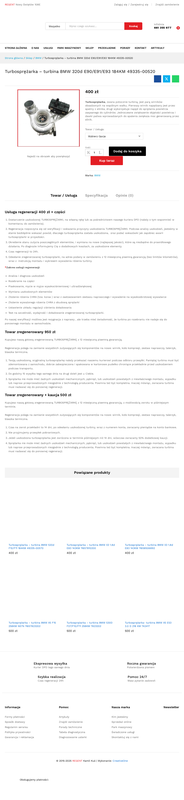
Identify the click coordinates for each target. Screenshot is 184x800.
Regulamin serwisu (16, 727)
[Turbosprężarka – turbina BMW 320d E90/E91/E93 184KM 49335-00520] (157, 78)
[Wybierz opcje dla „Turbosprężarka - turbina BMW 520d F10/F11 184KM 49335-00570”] (30, 539)
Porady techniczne (70, 727)
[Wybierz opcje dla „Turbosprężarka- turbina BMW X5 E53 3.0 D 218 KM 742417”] (146, 617)
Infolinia (159, 24)
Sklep (90, 48)
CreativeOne (120, 760)
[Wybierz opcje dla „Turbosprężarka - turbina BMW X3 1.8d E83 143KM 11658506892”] (146, 539)
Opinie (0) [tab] (125, 195)
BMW (97, 175)
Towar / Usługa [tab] (63, 195)
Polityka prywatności (18, 732)
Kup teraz (106, 160)
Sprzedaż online (121, 721)
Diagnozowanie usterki (73, 737)
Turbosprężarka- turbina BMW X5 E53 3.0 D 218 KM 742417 (148, 624)
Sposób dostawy (15, 721)
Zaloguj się (120, 4)
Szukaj (133, 26)
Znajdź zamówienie (167, 4)
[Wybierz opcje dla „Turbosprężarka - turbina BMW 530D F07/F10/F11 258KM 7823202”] (88, 617)
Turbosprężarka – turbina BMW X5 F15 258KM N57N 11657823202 (32, 624)
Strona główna (16, 48)
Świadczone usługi (123, 732)
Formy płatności (15, 716)
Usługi (48, 48)
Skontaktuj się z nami (125, 737)
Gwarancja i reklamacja (19, 737)
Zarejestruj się (139, 4)
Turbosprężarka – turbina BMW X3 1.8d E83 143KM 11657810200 (91, 546)
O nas (35, 48)
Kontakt (140, 48)
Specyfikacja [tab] (96, 195)
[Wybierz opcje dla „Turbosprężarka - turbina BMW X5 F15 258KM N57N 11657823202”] (30, 617)
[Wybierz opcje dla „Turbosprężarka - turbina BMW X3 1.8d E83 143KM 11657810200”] (88, 539)
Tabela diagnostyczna (72, 732)
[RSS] (170, 718)
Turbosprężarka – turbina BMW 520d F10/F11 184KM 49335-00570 (31, 546)
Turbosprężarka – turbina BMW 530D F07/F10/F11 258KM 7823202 (89, 624)
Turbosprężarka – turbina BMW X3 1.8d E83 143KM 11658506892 (149, 546)
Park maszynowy (69, 48)
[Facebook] (164, 718)
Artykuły (157, 48)
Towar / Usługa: (94, 129)
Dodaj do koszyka (127, 151)
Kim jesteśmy (120, 716)
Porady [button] (125, 48)
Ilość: (88, 147)
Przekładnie (107, 48)
